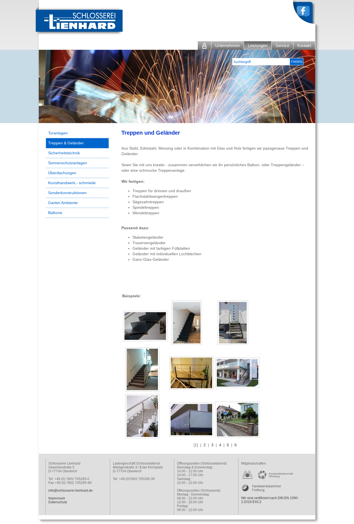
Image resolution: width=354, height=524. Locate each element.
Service (282, 45)
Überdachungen (62, 173)
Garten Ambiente (63, 202)
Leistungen (257, 45)
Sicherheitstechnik (64, 153)
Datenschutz (57, 502)
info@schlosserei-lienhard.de (70, 490)
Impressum (56, 498)
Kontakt (304, 45)
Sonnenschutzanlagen (67, 163)
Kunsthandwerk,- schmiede (72, 183)
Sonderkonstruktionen (67, 193)
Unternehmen (227, 45)
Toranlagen (58, 133)
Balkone (55, 212)
